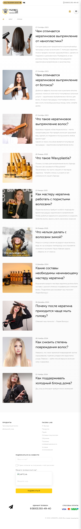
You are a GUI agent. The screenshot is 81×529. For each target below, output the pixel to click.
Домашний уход (8, 429)
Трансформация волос (10, 426)
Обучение (45, 438)
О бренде (45, 426)
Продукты (45, 429)
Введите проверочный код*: (26, 470)
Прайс (44, 432)
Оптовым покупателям (50, 435)
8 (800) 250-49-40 (71, 2)
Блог (11, 19)
